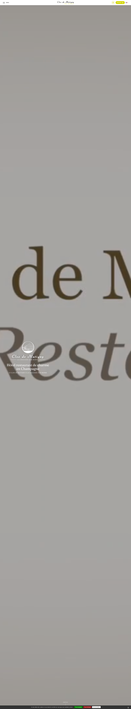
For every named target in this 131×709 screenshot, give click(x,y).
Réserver (119, 2)
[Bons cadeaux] (113, 2)
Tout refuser (87, 707)
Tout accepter (78, 707)
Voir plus (65, 702)
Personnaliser (96, 707)
